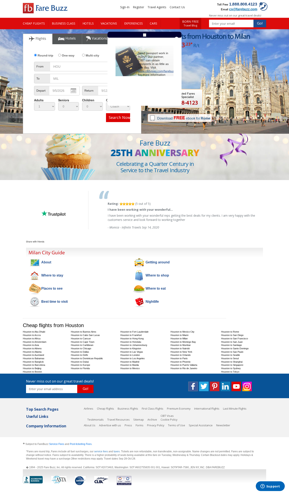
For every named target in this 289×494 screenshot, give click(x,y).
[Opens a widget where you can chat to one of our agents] (270, 486)
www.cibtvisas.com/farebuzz (157, 71)
